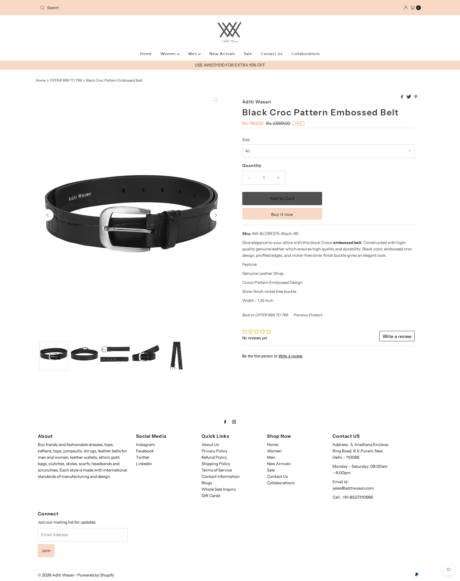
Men (193, 54)
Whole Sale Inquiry (219, 489)
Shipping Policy (216, 463)
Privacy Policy (215, 450)
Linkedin (144, 463)
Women (169, 54)
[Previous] (48, 215)
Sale (248, 54)
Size (246, 139)
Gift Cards (211, 495)
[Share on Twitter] (409, 97)
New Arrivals (222, 54)
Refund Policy (214, 457)
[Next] (215, 215)
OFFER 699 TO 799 (66, 80)
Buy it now (282, 214)
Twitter (143, 457)
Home (146, 54)
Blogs (207, 482)
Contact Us (272, 54)
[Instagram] (234, 422)
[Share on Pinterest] (415, 97)
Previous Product (307, 315)
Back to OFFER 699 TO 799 (265, 315)
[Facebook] (225, 422)
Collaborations (305, 54)
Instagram (145, 444)
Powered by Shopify (95, 575)
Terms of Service (217, 470)
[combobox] (100, 7)
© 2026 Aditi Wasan (56, 575)
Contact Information (221, 476)
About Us (210, 444)
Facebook (145, 450)
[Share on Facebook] (402, 97)
